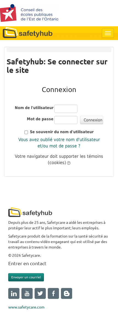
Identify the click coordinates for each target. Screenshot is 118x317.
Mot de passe (40, 119)
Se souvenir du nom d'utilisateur (62, 132)
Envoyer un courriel (26, 277)
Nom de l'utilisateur (34, 107)
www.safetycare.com (26, 307)
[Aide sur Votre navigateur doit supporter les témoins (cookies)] (68, 162)
